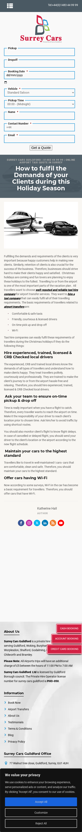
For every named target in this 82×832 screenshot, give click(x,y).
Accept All (41, 801)
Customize (41, 812)
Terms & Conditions (20, 728)
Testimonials (15, 722)
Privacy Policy (16, 741)
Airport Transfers (18, 709)
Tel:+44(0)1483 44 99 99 (63, 5)
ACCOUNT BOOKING (66, 638)
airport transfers (14, 306)
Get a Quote (41, 148)
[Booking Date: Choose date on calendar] (5, 82)
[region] (41, 800)
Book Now (14, 702)
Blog (11, 735)
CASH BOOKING (69, 628)
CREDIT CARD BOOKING (64, 648)
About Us (13, 715)
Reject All (41, 823)
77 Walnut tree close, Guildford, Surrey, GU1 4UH (38, 763)
